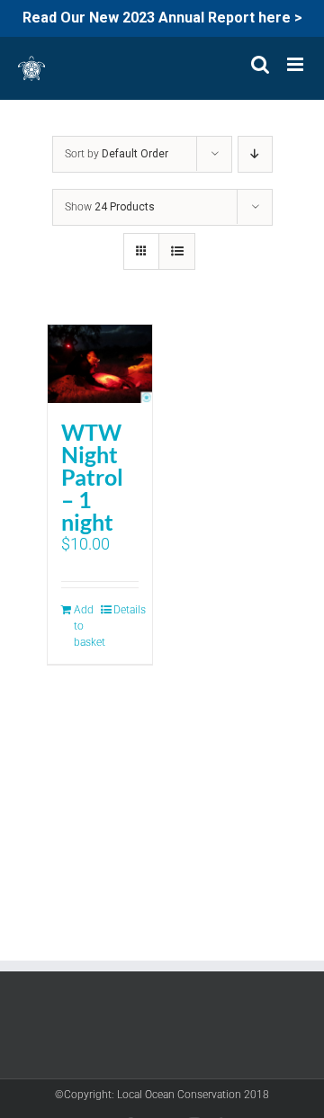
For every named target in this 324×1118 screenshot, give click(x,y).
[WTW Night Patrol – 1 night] (100, 364)
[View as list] (176, 251)
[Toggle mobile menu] (296, 64)
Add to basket (86, 626)
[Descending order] (255, 154)
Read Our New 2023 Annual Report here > (162, 17)
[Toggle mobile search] (260, 64)
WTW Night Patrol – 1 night (92, 476)
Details (126, 610)
